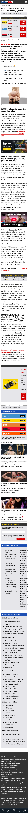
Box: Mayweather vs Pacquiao (14, 679)
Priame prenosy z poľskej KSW (14, 629)
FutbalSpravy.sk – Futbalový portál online (10, 559)
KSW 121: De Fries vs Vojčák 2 (14, 650)
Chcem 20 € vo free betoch (23, 396)
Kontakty (9, 798)
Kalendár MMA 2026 (11, 653)
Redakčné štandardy (20, 798)
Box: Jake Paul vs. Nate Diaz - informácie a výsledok (13, 511)
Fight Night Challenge (11, 698)
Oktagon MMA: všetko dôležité (14, 655)
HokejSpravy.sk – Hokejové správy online (10, 565)
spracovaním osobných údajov (16, 535)
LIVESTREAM (21, 84)
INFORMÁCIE (6, 84)
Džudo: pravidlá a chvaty (12, 696)
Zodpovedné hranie (7, 791)
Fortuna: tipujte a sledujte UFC (14, 739)
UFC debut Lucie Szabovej (12, 641)
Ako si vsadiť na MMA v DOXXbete (15, 741)
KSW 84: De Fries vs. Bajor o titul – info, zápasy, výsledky (13, 458)
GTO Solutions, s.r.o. (13, 804)
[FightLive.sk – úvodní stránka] (7, 2)
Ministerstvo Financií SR (18, 787)
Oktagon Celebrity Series (12, 662)
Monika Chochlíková (11, 722)
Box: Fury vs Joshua (11, 677)
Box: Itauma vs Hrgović (11, 684)
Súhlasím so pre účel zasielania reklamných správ (14, 536)
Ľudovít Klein (8, 717)
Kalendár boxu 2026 (11, 689)
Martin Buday (9, 720)
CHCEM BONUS (23, 22)
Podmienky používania (9, 800)
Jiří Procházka (9, 708)
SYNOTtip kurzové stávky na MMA (15, 744)
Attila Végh (8, 713)
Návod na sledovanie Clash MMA (14, 633)
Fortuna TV (18, 333)
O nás (3, 798)
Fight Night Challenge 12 (12, 674)
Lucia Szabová (9, 725)
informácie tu (14, 765)
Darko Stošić (5, 166)
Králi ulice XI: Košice (11, 686)
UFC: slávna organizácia (12, 665)
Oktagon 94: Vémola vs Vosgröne (14, 648)
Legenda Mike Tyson (11, 691)
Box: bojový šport (10, 693)
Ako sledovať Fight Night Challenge (15, 631)
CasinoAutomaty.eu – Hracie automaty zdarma (11, 587)
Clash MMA (8, 667)
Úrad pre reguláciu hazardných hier (11, 789)
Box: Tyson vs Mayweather (13, 681)
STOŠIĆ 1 (5, 278)
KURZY (14, 84)
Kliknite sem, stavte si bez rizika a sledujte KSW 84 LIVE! (13, 134)
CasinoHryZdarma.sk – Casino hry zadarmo (11, 576)
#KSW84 (14, 72)
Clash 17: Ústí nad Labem (12, 643)
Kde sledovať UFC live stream (13, 626)
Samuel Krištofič (9, 715)
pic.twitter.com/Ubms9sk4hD (13, 74)
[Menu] (25, 2)
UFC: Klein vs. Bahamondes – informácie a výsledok (14, 484)
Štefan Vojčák (13, 230)
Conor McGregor (10, 710)
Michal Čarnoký (17, 13)
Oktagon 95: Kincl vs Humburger (14, 645)
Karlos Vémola (9, 705)
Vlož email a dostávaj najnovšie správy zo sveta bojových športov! (12, 528)
